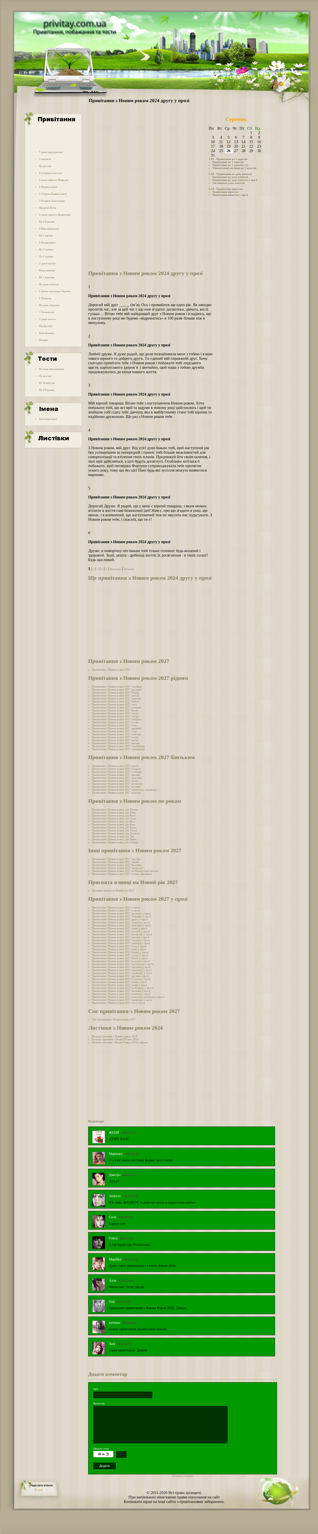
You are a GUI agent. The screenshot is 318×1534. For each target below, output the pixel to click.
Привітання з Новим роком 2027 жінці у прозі (119, 928)
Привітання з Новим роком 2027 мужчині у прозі (121, 925)
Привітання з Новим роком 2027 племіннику (118, 746)
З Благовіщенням (49, 228)
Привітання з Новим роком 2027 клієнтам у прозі (121, 967)
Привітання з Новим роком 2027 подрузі (116, 768)
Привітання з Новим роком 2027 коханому (117, 783)
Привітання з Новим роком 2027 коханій (116, 786)
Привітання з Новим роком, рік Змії (113, 836)
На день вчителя (48, 284)
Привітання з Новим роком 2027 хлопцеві (117, 771)
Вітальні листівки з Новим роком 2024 (114, 1036)
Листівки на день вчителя (228, 182)
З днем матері (47, 263)
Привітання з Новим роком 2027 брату (115, 710)
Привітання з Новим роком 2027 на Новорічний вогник (125, 870)
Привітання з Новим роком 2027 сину (114, 704)
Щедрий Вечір (47, 207)
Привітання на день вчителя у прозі (234, 179)
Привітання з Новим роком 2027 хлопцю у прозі (121, 940)
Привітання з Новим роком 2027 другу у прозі (120, 919)
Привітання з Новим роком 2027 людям (115, 861)
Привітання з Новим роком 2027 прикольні (117, 867)
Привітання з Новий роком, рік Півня (114, 839)
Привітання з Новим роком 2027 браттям (116, 864)
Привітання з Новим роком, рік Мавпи (115, 809)
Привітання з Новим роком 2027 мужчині (117, 777)
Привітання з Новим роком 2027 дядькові (116, 728)
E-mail (39, 1489)
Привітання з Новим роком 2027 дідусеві (116, 698)
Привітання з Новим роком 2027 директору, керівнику (124, 789)
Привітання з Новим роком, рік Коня (113, 815)
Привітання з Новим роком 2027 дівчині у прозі (120, 937)
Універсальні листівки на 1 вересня (234, 167)
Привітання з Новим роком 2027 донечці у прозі (121, 943)
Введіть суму (101, 1448)
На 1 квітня (45, 235)
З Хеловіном (46, 312)
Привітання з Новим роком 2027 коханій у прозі (121, 931)
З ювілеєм (45, 159)
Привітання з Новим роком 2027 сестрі (115, 713)
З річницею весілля (50, 172)
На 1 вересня (46, 277)
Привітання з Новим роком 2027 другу (115, 765)
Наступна (115, 568)
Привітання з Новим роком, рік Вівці (114, 812)
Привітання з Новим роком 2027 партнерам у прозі (122, 964)
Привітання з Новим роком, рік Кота (113, 821)
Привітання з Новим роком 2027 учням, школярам (122, 873)
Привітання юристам (225, 191)
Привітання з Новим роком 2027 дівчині (116, 774)
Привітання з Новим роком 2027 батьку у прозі (120, 952)
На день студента (49, 305)
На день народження (51, 368)
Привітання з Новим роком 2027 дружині (117, 689)
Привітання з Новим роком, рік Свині (114, 818)
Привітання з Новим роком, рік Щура (114, 827)
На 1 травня (46, 249)
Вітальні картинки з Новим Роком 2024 (115, 1039)
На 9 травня (46, 256)
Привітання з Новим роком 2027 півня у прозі (119, 981)
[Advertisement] (53, 137)
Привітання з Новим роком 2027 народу (116, 858)
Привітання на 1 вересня (227, 162)
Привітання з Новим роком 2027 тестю (115, 722)
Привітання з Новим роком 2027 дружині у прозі (121, 913)
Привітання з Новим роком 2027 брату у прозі (120, 958)
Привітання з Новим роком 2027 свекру (115, 716)
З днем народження (51, 152)
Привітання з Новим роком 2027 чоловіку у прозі (121, 916)
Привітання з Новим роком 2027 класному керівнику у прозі (128, 996)
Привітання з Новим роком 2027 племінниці (118, 749)
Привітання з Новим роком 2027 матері (115, 695)
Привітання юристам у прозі (230, 194)
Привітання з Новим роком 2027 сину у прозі (119, 946)
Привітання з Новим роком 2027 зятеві (115, 737)
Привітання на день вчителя (230, 176)
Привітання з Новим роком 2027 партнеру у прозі (122, 970)
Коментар (99, 1403)
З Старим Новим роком (53, 193)
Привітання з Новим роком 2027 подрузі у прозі (121, 922)
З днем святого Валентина (54, 214)
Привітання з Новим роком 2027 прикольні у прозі (122, 999)
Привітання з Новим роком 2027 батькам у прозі (121, 990)
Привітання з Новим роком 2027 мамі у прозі (119, 949)
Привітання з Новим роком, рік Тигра (114, 830)
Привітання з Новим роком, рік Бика (113, 824)
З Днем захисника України (55, 291)
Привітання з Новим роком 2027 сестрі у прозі (120, 955)
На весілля (45, 165)
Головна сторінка (182, 1475)
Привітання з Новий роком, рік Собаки (115, 842)
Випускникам (47, 270)
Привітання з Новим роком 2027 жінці (115, 780)
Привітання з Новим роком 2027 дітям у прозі (119, 984)
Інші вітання (46, 332)
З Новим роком (48, 186)
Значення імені (48, 418)
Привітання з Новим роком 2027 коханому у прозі (122, 934)
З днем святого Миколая (53, 179)
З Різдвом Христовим (52, 200)
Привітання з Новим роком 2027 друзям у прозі (120, 975)
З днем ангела (47, 319)
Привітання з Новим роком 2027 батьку (115, 692)
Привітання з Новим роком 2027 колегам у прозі (121, 961)
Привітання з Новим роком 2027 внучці (115, 743)
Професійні (46, 325)
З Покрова (45, 298)
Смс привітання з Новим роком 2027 (114, 1019)
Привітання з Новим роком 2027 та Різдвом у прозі (122, 987)
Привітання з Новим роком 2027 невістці (116, 734)
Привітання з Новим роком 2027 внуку (115, 740)
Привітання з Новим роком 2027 (111, 669)
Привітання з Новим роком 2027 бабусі (115, 701)
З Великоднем (47, 242)
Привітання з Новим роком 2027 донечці (116, 707)
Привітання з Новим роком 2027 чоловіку (117, 686)
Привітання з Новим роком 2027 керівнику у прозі (122, 972)
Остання (129, 568)
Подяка (43, 339)
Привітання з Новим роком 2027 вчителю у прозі (121, 978)
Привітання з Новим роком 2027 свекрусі (116, 719)
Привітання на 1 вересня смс (230, 164)
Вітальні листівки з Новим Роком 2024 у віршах (120, 1042)
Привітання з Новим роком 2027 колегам (116, 792)
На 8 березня (46, 221)
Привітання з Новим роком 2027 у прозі (116, 907)
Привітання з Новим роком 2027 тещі (114, 725)
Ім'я (95, 1388)
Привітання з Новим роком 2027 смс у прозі (118, 1002)
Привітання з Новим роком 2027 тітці (114, 731)
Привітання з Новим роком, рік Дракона (116, 833)
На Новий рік (47, 382)
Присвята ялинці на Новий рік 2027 (113, 890)
